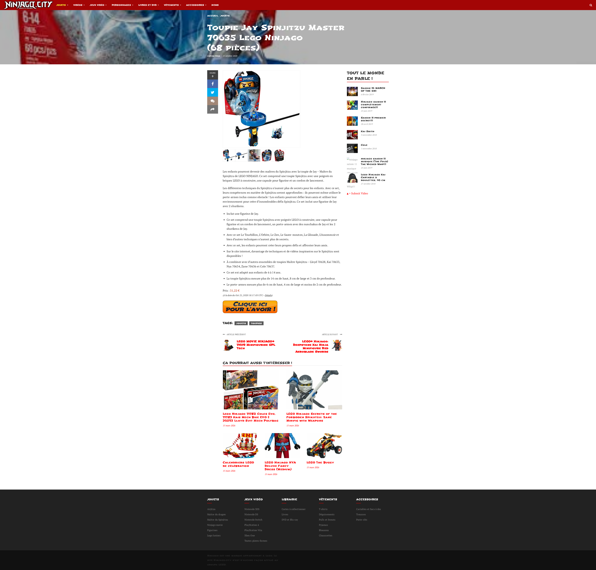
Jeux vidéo (97, 5)
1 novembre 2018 (369, 148)
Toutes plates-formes (255, 540)
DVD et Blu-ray (290, 519)
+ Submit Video (358, 193)
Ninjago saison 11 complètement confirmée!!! (373, 104)
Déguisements (326, 514)
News (215, 5)
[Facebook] (212, 84)
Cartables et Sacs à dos (368, 509)
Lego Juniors (214, 535)
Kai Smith (367, 131)
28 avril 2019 (367, 124)
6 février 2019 (367, 94)
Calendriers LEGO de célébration (238, 464)
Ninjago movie (215, 524)
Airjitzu (211, 509)
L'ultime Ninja (213, 55)
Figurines (212, 530)
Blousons (324, 530)
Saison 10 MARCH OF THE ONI (373, 89)
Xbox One (249, 535)
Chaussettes (325, 535)
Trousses (361, 514)
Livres (285, 514)
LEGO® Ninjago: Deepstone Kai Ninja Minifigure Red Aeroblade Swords (310, 346)
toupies (256, 323)
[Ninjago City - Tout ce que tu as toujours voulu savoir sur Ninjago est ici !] (28, 5)
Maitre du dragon (216, 514)
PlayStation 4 (251, 524)
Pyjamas (323, 524)
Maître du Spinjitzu (217, 519)
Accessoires (195, 5)
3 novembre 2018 (369, 134)
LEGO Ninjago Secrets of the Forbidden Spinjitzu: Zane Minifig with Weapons (311, 417)
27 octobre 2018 (368, 183)
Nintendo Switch (253, 519)
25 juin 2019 (366, 110)
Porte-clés (361, 519)
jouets (241, 323)
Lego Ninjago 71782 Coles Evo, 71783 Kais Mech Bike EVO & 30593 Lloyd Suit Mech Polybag (250, 417)
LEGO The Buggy (320, 462)
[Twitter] (212, 92)
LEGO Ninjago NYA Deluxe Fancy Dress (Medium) (280, 466)
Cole (364, 145)
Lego (269, 555)
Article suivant (330, 334)
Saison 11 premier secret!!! (373, 119)
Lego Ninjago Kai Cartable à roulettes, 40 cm (373, 177)
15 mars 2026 (229, 425)
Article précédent (236, 334)
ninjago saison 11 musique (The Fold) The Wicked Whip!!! (374, 161)
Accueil (212, 15)
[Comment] (212, 101)
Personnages (121, 5)
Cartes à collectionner (294, 509)
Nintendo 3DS (251, 509)
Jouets (61, 5)
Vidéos (78, 5)
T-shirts (323, 509)
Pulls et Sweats (327, 519)
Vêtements (171, 5)
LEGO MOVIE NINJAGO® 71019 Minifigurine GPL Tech (256, 345)
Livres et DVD (147, 5)
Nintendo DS (251, 514)
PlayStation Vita (253, 530)
